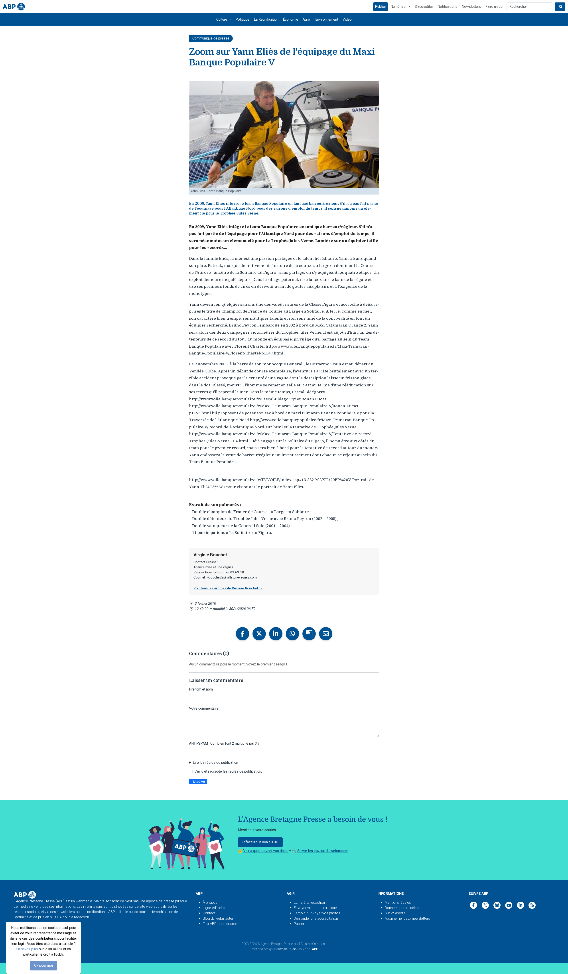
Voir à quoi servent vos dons (265, 851)
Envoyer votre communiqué (315, 908)
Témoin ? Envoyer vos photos (317, 913)
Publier (380, 6)
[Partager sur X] (259, 633)
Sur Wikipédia (395, 913)
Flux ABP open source (220, 924)
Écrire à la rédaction (309, 902)
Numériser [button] (399, 6)
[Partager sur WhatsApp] (292, 633)
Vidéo (347, 19)
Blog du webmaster (218, 918)
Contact (209, 913)
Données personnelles (402, 908)
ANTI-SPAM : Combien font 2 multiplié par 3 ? (224, 743)
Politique (242, 19)
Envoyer (199, 781)
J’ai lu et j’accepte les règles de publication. (228, 771)
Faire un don (494, 6)
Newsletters (471, 6)
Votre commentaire (204, 708)
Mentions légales (398, 902)
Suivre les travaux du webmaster (322, 851)
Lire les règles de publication (215, 762)
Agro (306, 19)
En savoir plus (27, 949)
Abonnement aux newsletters (407, 918)
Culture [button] (222, 19)
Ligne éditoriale (214, 908)
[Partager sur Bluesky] (309, 633)
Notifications (447, 6)
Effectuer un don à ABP (260, 842)
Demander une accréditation (316, 918)
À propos (210, 902)
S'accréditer (424, 6)
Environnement (326, 19)
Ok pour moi (43, 965)
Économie (290, 19)
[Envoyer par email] (325, 633)
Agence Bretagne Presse (277, 944)
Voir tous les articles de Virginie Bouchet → (227, 588)
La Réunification (266, 19)
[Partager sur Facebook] (242, 633)
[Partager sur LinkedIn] (275, 633)
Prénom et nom (201, 689)
